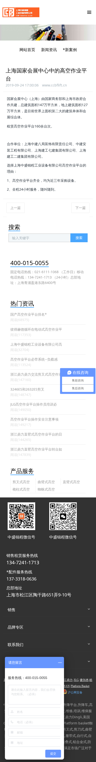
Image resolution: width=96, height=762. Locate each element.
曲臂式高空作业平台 (46, 482)
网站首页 (27, 49)
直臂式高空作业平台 (71, 482)
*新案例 (70, 49)
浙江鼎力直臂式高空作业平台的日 (36, 434)
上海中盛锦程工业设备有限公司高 (36, 344)
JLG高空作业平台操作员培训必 (33, 404)
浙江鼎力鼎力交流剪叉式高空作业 (36, 374)
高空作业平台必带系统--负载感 (34, 359)
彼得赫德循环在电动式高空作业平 (36, 329)
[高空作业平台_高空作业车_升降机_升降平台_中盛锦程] (20, 12)
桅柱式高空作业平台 (21, 490)
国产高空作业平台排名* (28, 314)
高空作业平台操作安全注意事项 (34, 419)
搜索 (79, 237)
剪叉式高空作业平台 (21, 482)
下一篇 (80, 207)
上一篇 (15, 207)
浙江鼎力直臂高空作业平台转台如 (36, 449)
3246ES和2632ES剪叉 (27, 389)
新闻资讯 (49, 49)
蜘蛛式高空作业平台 (46, 490)
